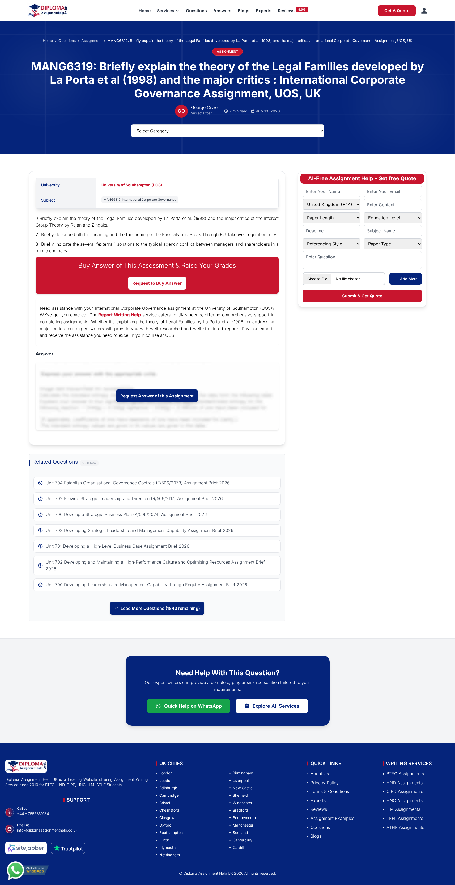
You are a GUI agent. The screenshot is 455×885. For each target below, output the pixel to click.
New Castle (243, 788)
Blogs (243, 10)
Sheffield (240, 795)
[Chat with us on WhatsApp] (27, 868)
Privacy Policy (325, 782)
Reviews (286, 10)
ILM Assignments (403, 809)
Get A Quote (396, 10)
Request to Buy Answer (157, 283)
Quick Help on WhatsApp (193, 706)
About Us (320, 773)
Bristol (164, 802)
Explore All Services (276, 706)
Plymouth (167, 847)
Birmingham (243, 773)
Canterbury (242, 840)
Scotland (240, 832)
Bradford (240, 810)
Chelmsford (169, 810)
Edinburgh (168, 788)
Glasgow (166, 817)
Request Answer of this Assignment (157, 396)
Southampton (171, 832)
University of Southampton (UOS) (131, 185)
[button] (168, 10)
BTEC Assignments (405, 773)
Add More (409, 278)
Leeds (164, 780)
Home (145, 10)
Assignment (91, 40)
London (165, 773)
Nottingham (169, 855)
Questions (196, 10)
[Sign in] (424, 10)
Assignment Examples (332, 818)
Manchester (243, 825)
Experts (263, 10)
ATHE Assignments (405, 827)
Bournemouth (244, 817)
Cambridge (169, 795)
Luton (164, 840)
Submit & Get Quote (362, 296)
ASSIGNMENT (227, 51)
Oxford (165, 825)
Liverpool (241, 780)
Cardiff (238, 847)
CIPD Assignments (404, 791)
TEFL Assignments (404, 818)
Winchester (242, 802)
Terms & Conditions (330, 791)
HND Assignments (404, 782)
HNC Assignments (404, 800)
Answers (222, 10)
